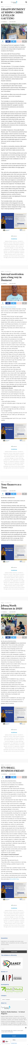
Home (2, 6)
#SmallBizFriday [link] (14, 879)
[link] (9, 307)
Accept (14, 1036)
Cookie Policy (14, 1043)
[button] (26, 1027)
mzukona (4, 21)
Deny (14, 1040)
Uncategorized (8, 6)
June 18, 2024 (12, 21)
